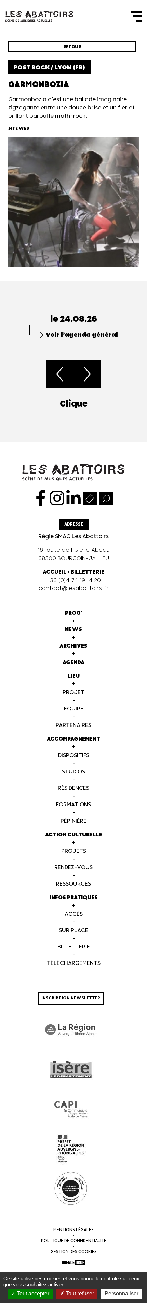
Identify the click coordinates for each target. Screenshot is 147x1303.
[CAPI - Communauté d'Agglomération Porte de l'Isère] (71, 1109)
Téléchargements (74, 963)
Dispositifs (73, 755)
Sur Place (73, 930)
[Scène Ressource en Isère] (71, 1188)
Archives (73, 646)
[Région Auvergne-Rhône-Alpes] (71, 1030)
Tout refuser (79, 1294)
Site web (18, 128)
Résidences (73, 788)
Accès (74, 914)
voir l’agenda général (82, 334)
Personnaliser (121, 1294)
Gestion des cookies (74, 1251)
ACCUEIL (54, 572)
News (73, 629)
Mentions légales (73, 1230)
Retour (72, 47)
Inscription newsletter (70, 998)
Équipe (73, 709)
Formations (73, 804)
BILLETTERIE (87, 572)
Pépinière (73, 821)
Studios (73, 772)
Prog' (73, 613)
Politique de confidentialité (73, 1241)
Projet (73, 692)
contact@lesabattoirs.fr (74, 588)
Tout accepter (32, 1294)
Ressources (73, 884)
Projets (73, 851)
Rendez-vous (73, 867)
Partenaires (73, 725)
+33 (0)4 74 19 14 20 (73, 580)
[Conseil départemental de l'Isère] (71, 1069)
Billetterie (73, 947)
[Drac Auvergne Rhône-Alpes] (71, 1149)
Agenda (73, 662)
